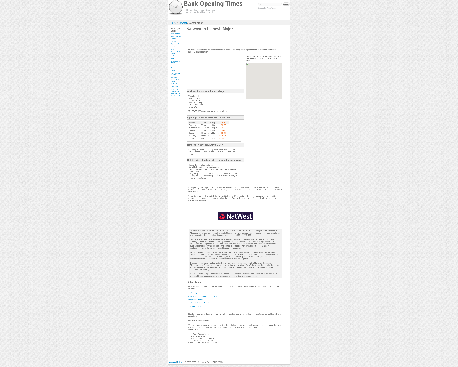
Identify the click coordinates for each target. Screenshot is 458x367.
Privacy (180, 362)
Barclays (173, 38)
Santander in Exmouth (196, 300)
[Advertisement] (230, 40)
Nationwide (174, 68)
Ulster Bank (174, 86)
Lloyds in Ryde (193, 293)
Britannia (173, 41)
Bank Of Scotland (176, 36)
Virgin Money (175, 89)
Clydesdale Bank (176, 44)
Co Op (173, 46)
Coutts (173, 49)
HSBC (173, 58)
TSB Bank (174, 84)
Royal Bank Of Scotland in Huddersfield (202, 296)
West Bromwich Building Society (175, 92)
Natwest (182, 23)
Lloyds (173, 65)
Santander (174, 77)
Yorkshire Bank (175, 95)
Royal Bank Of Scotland (175, 73)
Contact (172, 362)
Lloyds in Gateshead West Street (200, 303)
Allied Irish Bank (175, 33)
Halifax (173, 56)
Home (173, 23)
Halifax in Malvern (194, 306)
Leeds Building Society (175, 61)
